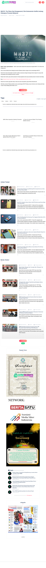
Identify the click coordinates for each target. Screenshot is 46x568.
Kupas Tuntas (11, 15)
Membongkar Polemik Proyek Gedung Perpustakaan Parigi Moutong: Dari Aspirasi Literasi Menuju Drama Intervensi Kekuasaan (24, 479)
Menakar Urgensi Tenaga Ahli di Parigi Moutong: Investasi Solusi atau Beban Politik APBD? (25, 466)
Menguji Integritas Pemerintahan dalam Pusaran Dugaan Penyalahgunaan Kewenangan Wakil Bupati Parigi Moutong (24, 470)
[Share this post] (17, 202)
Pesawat (15, 101)
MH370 (11, 101)
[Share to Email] (42, 99)
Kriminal (30, 257)
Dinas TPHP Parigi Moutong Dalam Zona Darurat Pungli (23, 483)
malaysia (6, 101)
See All (23, 335)
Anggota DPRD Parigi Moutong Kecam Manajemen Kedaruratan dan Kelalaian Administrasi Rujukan (31, 305)
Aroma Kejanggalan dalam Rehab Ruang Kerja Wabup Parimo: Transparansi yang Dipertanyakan (24, 474)
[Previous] (22, 527)
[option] (15, 511)
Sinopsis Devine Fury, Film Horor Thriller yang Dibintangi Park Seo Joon (17, 79)
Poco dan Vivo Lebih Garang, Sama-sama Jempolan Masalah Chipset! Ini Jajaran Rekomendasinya (31, 225)
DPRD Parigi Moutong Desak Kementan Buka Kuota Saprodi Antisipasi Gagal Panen (30, 290)
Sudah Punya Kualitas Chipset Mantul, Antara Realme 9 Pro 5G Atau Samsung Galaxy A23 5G (30, 240)
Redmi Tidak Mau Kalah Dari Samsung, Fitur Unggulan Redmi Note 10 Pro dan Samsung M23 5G (31, 210)
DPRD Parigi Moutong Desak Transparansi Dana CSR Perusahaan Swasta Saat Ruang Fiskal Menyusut (29, 320)
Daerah (30, 287)
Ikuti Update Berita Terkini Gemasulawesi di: (23, 93)
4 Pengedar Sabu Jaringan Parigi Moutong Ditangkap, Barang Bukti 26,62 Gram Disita (31, 275)
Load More (23, 333)
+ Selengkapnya (29, 488)
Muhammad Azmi (4, 15)
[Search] (40, 2)
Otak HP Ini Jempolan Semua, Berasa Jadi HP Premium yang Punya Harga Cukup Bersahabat (31, 195)
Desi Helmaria (20, 192)
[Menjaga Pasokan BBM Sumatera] (15, 511)
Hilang (3, 101)
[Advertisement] (23, 25)
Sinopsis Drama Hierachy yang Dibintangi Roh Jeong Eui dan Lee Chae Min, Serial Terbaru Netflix (31, 182)
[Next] (24, 527)
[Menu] (43, 2)
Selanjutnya (23, 90)
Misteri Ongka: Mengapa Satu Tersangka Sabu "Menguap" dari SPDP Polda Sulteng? (31, 260)
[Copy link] (44, 99)
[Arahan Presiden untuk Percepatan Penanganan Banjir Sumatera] (30, 511)
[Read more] (44, 187)
